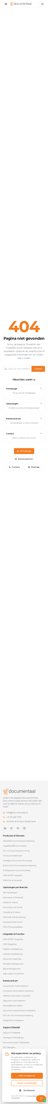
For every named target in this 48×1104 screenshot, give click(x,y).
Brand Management (11, 969)
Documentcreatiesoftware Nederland (19, 1010)
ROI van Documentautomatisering (18, 1015)
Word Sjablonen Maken (13, 1006)
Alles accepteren (27, 1076)
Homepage (25, 451)
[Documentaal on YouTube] (18, 828)
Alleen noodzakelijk (27, 1083)
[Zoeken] (42, 4)
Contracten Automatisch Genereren (18, 991)
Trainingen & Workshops (13, 1038)
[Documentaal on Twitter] (11, 828)
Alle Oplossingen (10, 892)
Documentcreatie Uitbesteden (16, 1042)
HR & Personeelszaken (13, 927)
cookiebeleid (15, 1098)
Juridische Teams (10, 902)
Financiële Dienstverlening (14, 917)
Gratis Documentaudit (12, 880)
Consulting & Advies (11, 912)
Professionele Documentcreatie (17, 870)
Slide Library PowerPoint (13, 974)
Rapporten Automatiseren (14, 1001)
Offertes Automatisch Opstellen (16, 996)
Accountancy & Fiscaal (12, 907)
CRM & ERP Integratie (12, 875)
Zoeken (38, 369)
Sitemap (35, 467)
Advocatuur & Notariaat (13, 897)
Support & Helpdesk (11, 1033)
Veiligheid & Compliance (13, 1020)
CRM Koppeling (9, 944)
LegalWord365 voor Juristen (15, 846)
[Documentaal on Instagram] (24, 828)
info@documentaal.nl (17, 812)
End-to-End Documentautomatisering (19, 865)
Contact (16, 467)
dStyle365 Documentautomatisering (18, 841)
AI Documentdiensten (12, 856)
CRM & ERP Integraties (13, 939)
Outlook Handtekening (13, 954)
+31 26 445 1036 (13, 817)
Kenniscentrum (25, 459)
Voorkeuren (29, 1090)
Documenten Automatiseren (15, 986)
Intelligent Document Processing (17, 861)
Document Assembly (12, 959)
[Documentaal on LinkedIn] (5, 828)
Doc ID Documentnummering (16, 851)
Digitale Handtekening (13, 949)
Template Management (13, 964)
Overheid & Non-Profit (12, 922)
